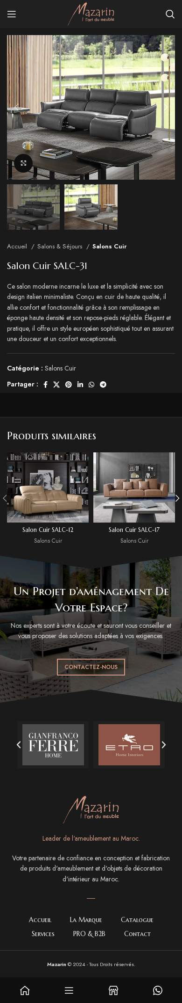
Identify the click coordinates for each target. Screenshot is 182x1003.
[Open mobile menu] (11, 14)
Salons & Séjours (60, 246)
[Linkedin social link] (80, 384)
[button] (18, 744)
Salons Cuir (109, 246)
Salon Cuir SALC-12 (47, 530)
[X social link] (56, 384)
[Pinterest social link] (69, 384)
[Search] (170, 14)
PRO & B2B (89, 934)
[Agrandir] (23, 163)
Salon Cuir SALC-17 (134, 530)
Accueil (18, 246)
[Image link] (91, 809)
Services (43, 934)
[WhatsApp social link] (91, 384)
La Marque (86, 920)
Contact (137, 934)
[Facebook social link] (45, 384)
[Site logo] (91, 13)
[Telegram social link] (103, 384)
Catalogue (137, 920)
